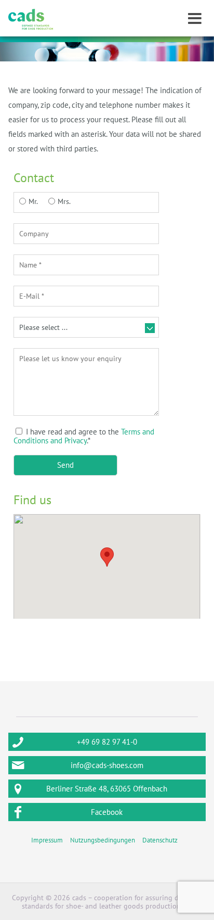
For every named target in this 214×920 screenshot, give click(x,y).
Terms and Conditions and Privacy (84, 436)
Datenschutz (160, 840)
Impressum (47, 840)
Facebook (107, 812)
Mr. (33, 201)
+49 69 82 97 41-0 (107, 742)
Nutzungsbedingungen (102, 840)
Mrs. (64, 201)
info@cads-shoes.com (107, 765)
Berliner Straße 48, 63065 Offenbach (106, 789)
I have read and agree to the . (84, 436)
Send (65, 465)
